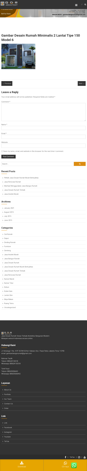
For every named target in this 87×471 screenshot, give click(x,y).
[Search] (80, 164)
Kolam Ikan (8, 291)
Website (4, 142)
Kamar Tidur (8, 283)
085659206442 (12, 371)
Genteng (7, 251)
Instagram (8, 432)
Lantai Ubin (8, 295)
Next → (82, 83)
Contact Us (8, 404)
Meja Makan (8, 299)
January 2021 (9, 208)
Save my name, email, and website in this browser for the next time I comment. (33, 151)
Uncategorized (10, 307)
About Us (7, 390)
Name (4, 125)
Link (5, 423)
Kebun (6, 287)
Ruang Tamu (9, 303)
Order (6, 408)
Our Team (8, 399)
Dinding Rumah (10, 242)
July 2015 (7, 216)
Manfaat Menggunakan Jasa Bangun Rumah (20, 186)
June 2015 (8, 220)
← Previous (6, 83)
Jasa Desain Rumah (11, 263)
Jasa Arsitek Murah (11, 194)
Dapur (6, 238)
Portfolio (7, 394)
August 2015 (9, 212)
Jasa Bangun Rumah (12, 259)
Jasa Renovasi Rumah (12, 182)
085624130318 (12, 361)
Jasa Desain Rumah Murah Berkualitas (18, 267)
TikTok (6, 441)
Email (4, 133)
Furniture (7, 246)
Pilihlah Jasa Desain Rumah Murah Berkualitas (21, 178)
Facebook (8, 427)
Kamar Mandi (9, 279)
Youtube (7, 437)
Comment (5, 102)
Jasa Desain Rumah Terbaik (14, 190)
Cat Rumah (8, 234)
